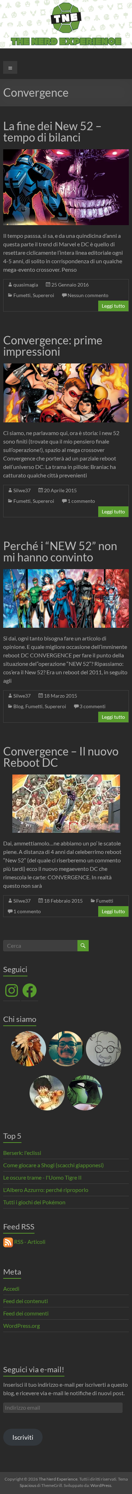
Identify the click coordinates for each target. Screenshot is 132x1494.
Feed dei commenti (26, 1313)
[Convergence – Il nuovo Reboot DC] (66, 778)
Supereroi (43, 295)
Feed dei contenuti (25, 1300)
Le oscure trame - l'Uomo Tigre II (42, 1177)
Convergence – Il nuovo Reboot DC (61, 756)
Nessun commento (88, 295)
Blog (18, 706)
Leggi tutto (113, 306)
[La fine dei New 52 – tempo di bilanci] (65, 152)
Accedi (11, 1288)
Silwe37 (22, 490)
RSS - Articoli (29, 1241)
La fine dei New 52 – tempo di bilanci (52, 131)
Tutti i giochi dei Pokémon (34, 1202)
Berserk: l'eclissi (22, 1152)
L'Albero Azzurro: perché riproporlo (45, 1189)
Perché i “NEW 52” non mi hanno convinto (60, 551)
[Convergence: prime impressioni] (65, 366)
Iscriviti (22, 1437)
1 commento (81, 501)
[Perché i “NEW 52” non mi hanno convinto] (65, 572)
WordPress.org (21, 1325)
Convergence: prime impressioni (52, 345)
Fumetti (22, 295)
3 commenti (93, 706)
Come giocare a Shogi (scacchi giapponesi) (53, 1165)
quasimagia (25, 285)
